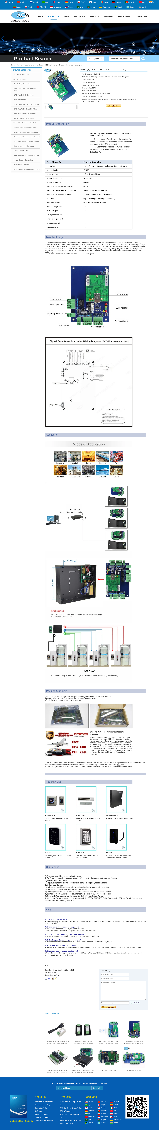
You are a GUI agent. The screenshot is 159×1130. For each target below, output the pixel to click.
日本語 (83, 2)
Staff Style (38, 1111)
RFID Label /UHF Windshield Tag (26, 104)
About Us (94, 17)
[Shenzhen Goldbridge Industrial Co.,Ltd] (20, 22)
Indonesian (57, 7)
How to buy (124, 17)
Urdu (81, 7)
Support (108, 17)
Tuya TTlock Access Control (25, 123)
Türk (143, 2)
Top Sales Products (21, 74)
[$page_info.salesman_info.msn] (46, 978)
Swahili (120, 7)
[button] (78, 52)
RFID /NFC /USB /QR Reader (24, 113)
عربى (47, 2)
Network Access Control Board (33, 65)
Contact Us (141, 17)
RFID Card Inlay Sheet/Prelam (71, 1108)
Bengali (92, 7)
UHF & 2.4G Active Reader (24, 118)
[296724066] (52, 978)
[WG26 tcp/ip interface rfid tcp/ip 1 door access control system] (61, 85)
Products (53, 17)
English (10, 2)
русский (35, 2)
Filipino (70, 7)
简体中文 (23, 2)
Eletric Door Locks (21, 151)
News (66, 17)
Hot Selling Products (22, 84)
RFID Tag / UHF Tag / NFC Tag (25, 109)
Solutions (79, 17)
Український (106, 7)
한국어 (94, 2)
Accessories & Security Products (27, 169)
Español (70, 2)
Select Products (20, 79)
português (131, 2)
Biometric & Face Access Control (27, 137)
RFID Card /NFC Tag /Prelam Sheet (25, 89)
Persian (18, 7)
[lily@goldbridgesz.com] (49, 978)
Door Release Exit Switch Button (26, 155)
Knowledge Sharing (42, 1114)
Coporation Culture (42, 1108)
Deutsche (118, 2)
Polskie (30, 7)
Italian (106, 2)
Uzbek (144, 7)
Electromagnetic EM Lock (24, 146)
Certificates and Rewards (44, 1120)
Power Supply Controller (23, 160)
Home (41, 17)
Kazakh (132, 7)
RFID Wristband (20, 100)
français (58, 2)
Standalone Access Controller (25, 127)
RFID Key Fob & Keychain (24, 95)
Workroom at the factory (43, 1102)
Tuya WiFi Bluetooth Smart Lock (26, 141)
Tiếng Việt (43, 7)
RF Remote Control (21, 165)
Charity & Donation (42, 1117)
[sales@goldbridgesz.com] (55, 978)
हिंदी (153, 2)
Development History (42, 1105)
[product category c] (79, 39)
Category (19, 65)
